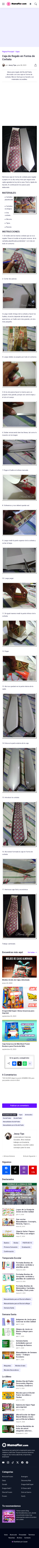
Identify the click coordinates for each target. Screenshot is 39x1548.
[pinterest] (27, 1462)
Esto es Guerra (26, 1492)
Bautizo (6, 1243)
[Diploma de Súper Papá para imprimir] (8, 1407)
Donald (4, 1484)
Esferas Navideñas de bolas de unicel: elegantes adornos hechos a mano (25, 1428)
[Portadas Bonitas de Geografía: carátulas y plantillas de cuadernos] (8, 1277)
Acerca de (13, 1535)
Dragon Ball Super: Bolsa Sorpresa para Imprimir (18, 1012)
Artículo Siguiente (29, 1156)
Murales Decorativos (11, 1370)
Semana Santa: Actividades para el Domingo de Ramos (24, 1343)
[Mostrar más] (30, 1063)
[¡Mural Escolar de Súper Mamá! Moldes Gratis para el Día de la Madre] (8, 1417)
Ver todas (31, 952)
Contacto (27, 1538)
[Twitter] (19, 1063)
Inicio (6, 1535)
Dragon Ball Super (27, 1484)
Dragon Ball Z (6, 1488)
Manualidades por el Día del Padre (13, 1125)
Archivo (19, 1538)
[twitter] (17, 1462)
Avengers (24, 1476)
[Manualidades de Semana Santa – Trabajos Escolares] (8, 1355)
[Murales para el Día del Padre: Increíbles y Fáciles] (8, 1395)
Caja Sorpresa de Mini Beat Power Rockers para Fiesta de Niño (16, 1045)
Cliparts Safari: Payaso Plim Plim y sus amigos (25, 1232)
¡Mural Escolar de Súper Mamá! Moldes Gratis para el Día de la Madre (25, 1417)
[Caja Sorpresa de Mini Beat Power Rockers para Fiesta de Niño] (19, 1031)
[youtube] (3, 1462)
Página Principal (8, 51)
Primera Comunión (10, 1247)
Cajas (18, 51)
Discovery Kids (26, 1480)
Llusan (25, 1542)
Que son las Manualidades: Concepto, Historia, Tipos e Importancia (26, 1221)
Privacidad (22, 1535)
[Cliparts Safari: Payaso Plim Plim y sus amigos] (8, 1234)
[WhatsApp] (25, 1063)
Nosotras (12, 1538)
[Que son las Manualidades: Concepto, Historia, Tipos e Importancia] (8, 1222)
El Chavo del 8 (26, 1488)
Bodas (16, 1243)
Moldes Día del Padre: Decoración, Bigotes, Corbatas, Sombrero (25, 1383)
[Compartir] (34, 65)
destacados (28, 1115)
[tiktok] (13, 1462)
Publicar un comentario (19, 1106)
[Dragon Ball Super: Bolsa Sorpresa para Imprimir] (19, 998)
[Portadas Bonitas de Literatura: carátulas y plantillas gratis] (8, 1265)
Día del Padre (18, 1118)
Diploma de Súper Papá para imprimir (25, 1406)
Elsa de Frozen (7, 1492)
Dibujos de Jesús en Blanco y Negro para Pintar (24, 1331)
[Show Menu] (3, 4)
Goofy (23, 1496)
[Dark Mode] (30, 4)
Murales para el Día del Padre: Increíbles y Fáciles (25, 1395)
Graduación (26, 1247)
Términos (31, 1535)
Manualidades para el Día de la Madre (17, 1299)
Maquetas (7, 1366)
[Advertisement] (19, 27)
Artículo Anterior (9, 1156)
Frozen (4, 1496)
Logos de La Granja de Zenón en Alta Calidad (25, 1211)
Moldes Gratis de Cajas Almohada (15, 980)
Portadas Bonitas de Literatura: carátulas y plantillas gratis (25, 1265)
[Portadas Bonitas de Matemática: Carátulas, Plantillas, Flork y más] (8, 1289)
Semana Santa (9, 1308)
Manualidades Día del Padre (11, 1121)
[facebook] (22, 1462)
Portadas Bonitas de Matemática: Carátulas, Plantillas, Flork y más (25, 1288)
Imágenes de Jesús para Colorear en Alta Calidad (26, 1320)
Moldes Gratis (20, 1366)
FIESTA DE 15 (27, 1243)
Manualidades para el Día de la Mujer (17, 1303)
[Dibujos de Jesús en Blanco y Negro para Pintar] (8, 1332)
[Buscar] (35, 4)
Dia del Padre (7, 1118)
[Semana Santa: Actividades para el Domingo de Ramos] (8, 1343)
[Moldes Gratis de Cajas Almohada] (19, 967)
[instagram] (8, 1462)
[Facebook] (14, 1063)
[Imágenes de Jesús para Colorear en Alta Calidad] (8, 1322)
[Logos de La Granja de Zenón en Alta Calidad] (8, 1212)
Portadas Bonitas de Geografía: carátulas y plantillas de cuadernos (25, 1276)
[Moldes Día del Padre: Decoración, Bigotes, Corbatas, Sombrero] (8, 1384)
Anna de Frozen (7, 1476)
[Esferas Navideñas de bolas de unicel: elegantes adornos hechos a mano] (8, 1429)
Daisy (4, 1480)
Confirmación (9, 1251)
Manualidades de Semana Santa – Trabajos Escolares (26, 1354)
